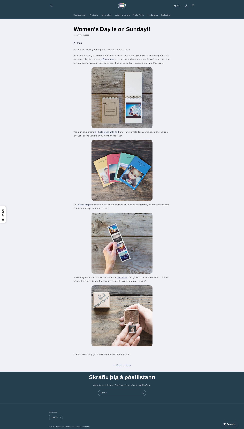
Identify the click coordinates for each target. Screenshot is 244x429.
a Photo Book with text (107, 132)
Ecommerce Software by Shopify (77, 426)
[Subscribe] (143, 393)
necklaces (122, 277)
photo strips (84, 205)
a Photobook (107, 59)
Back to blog (123, 365)
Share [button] (79, 43)
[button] (52, 6)
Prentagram (59, 426)
